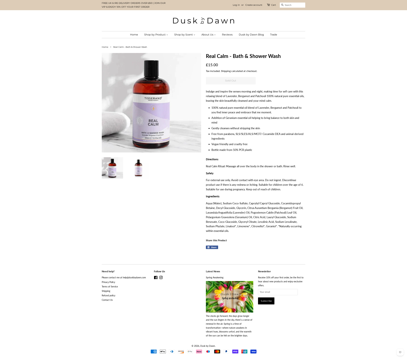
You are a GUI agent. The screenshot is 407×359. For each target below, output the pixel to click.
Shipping (226, 70)
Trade (273, 34)
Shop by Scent (183, 34)
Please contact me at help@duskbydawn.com (124, 277)
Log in (236, 5)
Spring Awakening (214, 277)
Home (134, 34)
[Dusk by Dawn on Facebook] (156, 278)
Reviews (227, 34)
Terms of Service (110, 286)
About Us (207, 34)
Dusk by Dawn (207, 346)
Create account (253, 5)
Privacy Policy (108, 282)
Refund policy (108, 295)
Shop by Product (155, 34)
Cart (273, 5)
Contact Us (107, 300)
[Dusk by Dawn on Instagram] (161, 278)
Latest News (213, 271)
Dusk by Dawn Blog (251, 34)
